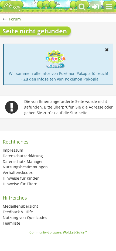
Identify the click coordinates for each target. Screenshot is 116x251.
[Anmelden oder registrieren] (95, 6)
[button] (109, 6)
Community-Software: (58, 232)
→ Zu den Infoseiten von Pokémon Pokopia (58, 79)
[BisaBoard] (12, 6)
